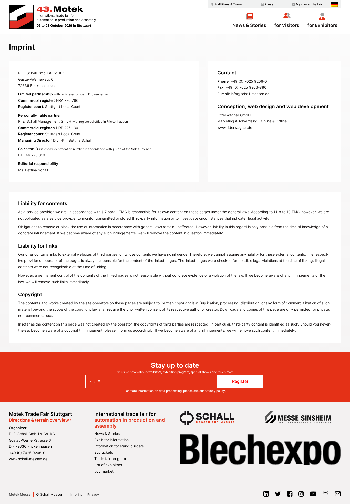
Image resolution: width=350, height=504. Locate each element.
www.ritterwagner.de (234, 127)
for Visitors (286, 25)
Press (269, 4)
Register (240, 381)
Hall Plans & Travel (228, 4)
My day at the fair (309, 4)
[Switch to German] (334, 4)
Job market (104, 471)
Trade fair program (110, 458)
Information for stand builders (119, 446)
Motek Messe (20, 494)
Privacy (93, 494)
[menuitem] (226, 4)
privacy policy (215, 391)
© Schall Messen (49, 494)
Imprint (76, 494)
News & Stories (249, 25)
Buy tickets (103, 452)
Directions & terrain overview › (40, 420)
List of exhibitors (108, 465)
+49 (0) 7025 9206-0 (27, 453)
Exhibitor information (111, 440)
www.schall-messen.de (28, 459)
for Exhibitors (322, 25)
